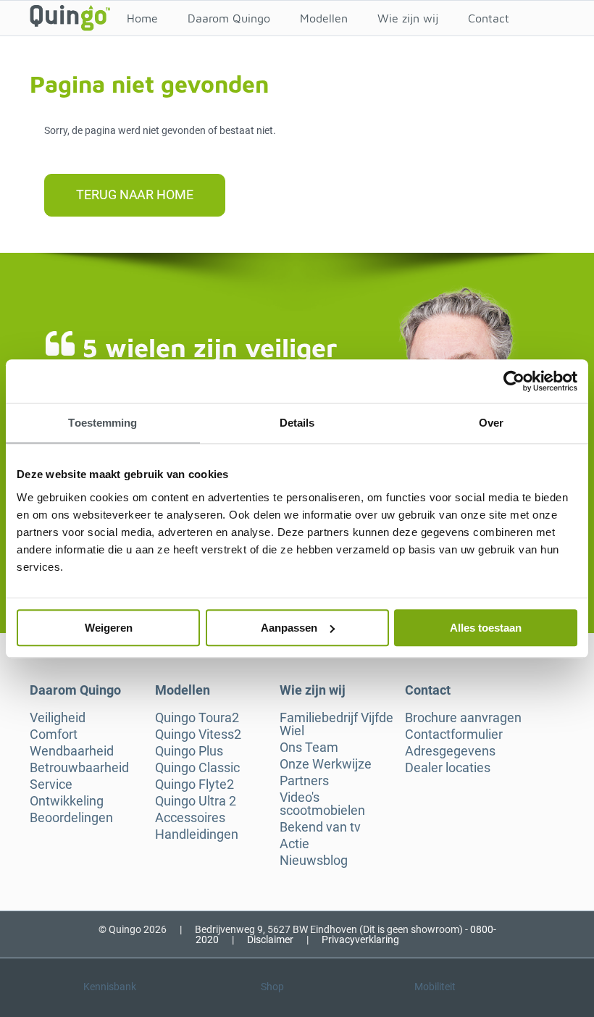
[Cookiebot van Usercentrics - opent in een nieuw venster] (514, 381)
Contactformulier (454, 734)
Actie (294, 843)
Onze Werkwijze (326, 764)
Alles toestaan (486, 628)
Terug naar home (134, 194)
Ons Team (309, 747)
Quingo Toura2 (197, 717)
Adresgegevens (450, 751)
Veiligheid (57, 717)
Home (142, 18)
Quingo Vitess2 (198, 734)
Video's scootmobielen (322, 804)
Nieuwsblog (314, 860)
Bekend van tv (320, 827)
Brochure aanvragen (463, 717)
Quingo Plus (189, 751)
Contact (488, 18)
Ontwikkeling (67, 801)
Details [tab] (297, 423)
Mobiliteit (435, 986)
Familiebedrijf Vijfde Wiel (336, 724)
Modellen (324, 18)
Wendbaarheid (72, 751)
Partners (304, 780)
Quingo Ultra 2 (195, 801)
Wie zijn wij (407, 18)
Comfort (54, 734)
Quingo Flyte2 (194, 784)
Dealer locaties (447, 767)
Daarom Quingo (229, 18)
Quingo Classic (197, 767)
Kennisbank (109, 986)
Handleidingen (196, 834)
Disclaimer (270, 939)
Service (51, 784)
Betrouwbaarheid (79, 767)
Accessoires (190, 817)
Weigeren (109, 628)
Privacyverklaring (360, 939)
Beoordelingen (71, 817)
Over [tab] (491, 423)
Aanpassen (289, 628)
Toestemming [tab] (102, 423)
